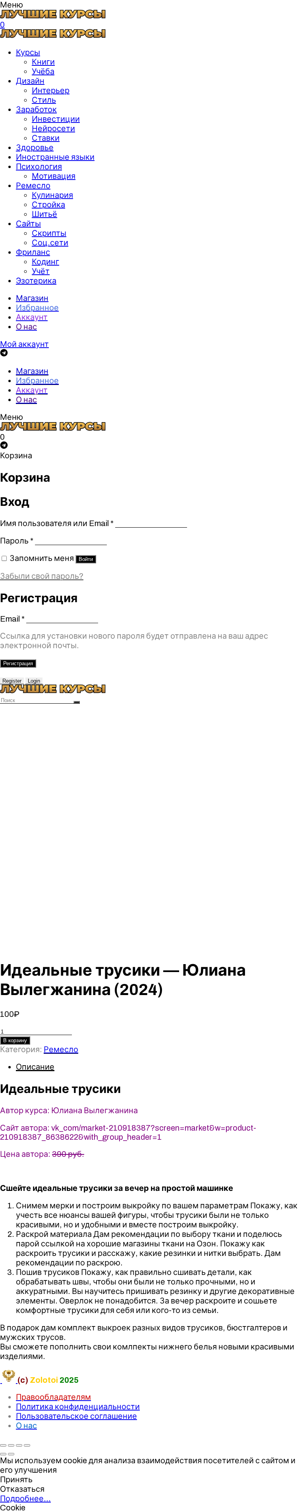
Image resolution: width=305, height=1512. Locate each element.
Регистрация (18, 663)
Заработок (36, 109)
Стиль (44, 100)
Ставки (46, 138)
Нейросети (53, 128)
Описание (35, 1066)
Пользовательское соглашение (76, 1416)
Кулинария (52, 195)
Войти (86, 559)
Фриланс (33, 252)
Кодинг (45, 261)
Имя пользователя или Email (57, 523)
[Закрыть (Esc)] (3, 1445)
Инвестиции (56, 119)
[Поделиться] (11, 1445)
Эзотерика (36, 280)
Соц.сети (50, 242)
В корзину (15, 1040)
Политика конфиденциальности (78, 1406)
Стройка (48, 204)
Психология (39, 166)
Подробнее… (25, 1498)
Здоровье (35, 147)
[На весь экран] (19, 1445)
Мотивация (53, 176)
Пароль (16, 540)
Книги (43, 61)
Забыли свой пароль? (41, 576)
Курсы (28, 52)
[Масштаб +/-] (27, 1445)
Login (34, 681)
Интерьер (50, 90)
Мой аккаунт (24, 344)
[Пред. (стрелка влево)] (3, 1454)
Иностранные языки (55, 157)
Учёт (41, 271)
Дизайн (30, 81)
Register (11, 681)
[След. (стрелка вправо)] (11, 1454)
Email (12, 618)
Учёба (43, 71)
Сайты (28, 223)
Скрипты (49, 233)
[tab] (160, 1067)
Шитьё (44, 214)
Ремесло (33, 185)
